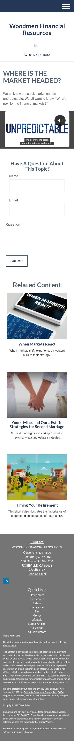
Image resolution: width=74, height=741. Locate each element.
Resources (37, 32)
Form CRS (15, 635)
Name (13, 176)
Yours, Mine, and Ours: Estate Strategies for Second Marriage (37, 424)
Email (13, 200)
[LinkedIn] (36, 45)
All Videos (37, 628)
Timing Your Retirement (37, 505)
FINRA (20, 715)
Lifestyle (37, 619)
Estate (37, 603)
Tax (37, 611)
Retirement (37, 595)
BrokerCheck (9, 645)
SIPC (26, 715)
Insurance (37, 607)
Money (37, 615)
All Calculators (37, 632)
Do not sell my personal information (26, 698)
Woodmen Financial (37, 26)
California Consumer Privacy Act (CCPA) (44, 692)
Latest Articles (37, 624)
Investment (37, 599)
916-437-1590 (39, 54)
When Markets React (37, 344)
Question (13, 224)
